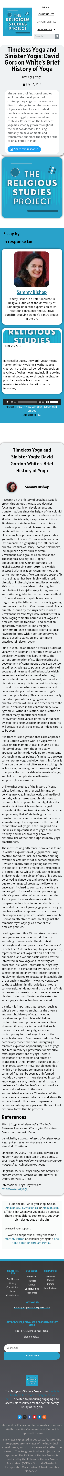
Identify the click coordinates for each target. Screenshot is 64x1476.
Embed (32, 411)
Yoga (38, 77)
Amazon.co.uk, (14, 1208)
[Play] (7, 402)
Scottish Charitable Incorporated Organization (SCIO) (32, 1395)
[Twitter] (19, 1417)
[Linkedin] (39, 1417)
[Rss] (44, 1417)
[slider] (54, 402)
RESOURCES (45, 29)
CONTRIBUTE (46, 14)
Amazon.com (51, 1208)
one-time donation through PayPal (35, 1241)
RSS (38, 415)
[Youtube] (34, 1417)
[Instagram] (25, 1417)
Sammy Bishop (32, 292)
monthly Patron (14, 1239)
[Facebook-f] (30, 1417)
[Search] (57, 36)
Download (50, 407)
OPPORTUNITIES (46, 22)
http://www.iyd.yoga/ (15, 1189)
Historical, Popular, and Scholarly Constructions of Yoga (30, 353)
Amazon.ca (31, 1208)
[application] (32, 402)
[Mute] (47, 402)
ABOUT (46, 7)
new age (27, 77)
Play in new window (29, 407)
